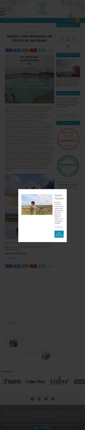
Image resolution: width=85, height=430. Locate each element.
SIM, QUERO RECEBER (60, 234)
